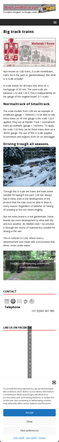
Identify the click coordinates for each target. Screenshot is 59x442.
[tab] (7, 301)
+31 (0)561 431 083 (43, 311)
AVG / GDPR (18, 437)
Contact (42, 437)
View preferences (29, 430)
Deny (29, 421)
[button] (54, 382)
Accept (29, 412)
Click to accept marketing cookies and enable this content (29, 265)
